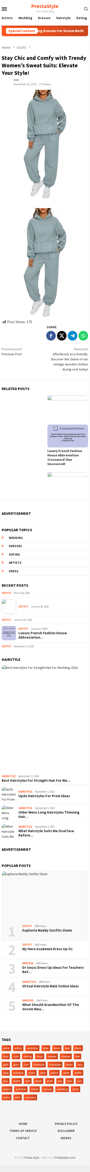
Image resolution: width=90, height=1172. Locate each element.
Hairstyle (9, 776)
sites (69, 1081)
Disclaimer (66, 1131)
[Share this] (51, 336)
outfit (66, 1072)
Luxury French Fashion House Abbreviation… (42, 635)
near (43, 1072)
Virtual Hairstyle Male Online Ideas (50, 986)
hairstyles (55, 1064)
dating (14, 554)
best (67, 1048)
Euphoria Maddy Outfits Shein (47, 930)
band (57, 1048)
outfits (78, 1072)
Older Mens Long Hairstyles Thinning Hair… (48, 814)
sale (27, 1081)
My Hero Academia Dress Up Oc (47, 949)
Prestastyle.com (65, 1158)
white (6, 1097)
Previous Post (12, 351)
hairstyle (39, 1064)
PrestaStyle (44, 6)
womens (30, 1097)
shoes (38, 1081)
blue (5, 1056)
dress (13, 571)
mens (31, 1072)
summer (21, 1089)
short (50, 1081)
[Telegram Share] (72, 336)
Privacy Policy (66, 1124)
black (78, 1048)
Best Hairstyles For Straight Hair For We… (36, 780)
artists (15, 563)
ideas (69, 1064)
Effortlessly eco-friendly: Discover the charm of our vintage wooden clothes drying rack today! (69, 359)
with (17, 1097)
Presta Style (31, 1158)
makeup (18, 1072)
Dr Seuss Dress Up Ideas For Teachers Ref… (53, 969)
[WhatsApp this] (83, 336)
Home (23, 1124)
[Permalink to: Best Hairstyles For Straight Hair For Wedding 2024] (45, 719)
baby (46, 1048)
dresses (15, 546)
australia (32, 1048)
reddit (16, 1081)
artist (6, 1048)
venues (47, 1089)
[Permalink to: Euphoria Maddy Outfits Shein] (45, 896)
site (60, 1081)
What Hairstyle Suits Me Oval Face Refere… (46, 833)
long (5, 1072)
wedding (16, 538)
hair (26, 1064)
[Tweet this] (62, 336)
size (79, 1081)
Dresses (28, 963)
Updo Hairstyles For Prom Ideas (44, 796)
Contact (23, 1138)
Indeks (66, 1138)
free (77, 1056)
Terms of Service (23, 1131)
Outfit (6, 593)
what (75, 1089)
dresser (52, 1056)
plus (5, 1081)
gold (5, 1064)
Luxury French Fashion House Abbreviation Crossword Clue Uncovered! (64, 457)
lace (80, 1064)
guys (16, 1064)
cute (16, 1056)
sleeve (7, 1089)
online (54, 1072)
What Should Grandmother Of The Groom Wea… (50, 1007)
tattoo (34, 1089)
